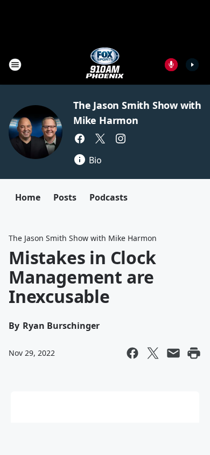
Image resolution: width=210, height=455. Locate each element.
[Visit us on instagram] (120, 138)
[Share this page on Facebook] (132, 353)
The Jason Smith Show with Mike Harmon (83, 238)
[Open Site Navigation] (15, 64)
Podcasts (108, 197)
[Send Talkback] (171, 64)
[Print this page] (193, 353)
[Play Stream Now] (192, 64)
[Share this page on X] (152, 353)
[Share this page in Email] (173, 353)
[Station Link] (105, 64)
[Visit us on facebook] (79, 138)
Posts (64, 197)
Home (27, 197)
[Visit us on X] (100, 138)
